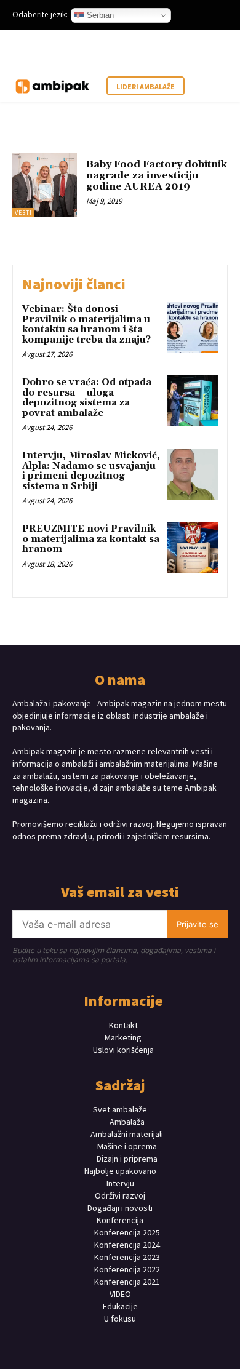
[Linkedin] (130, 859)
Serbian (99, 15)
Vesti (23, 213)
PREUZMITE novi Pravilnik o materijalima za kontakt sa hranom (90, 539)
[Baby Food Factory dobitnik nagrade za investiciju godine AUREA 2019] (44, 185)
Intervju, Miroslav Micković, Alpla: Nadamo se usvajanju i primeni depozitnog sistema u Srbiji (91, 471)
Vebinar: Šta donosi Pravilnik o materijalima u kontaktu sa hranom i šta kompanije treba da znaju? (86, 324)
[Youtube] (152, 859)
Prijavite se (197, 924)
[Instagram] (109, 859)
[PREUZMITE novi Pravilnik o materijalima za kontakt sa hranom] (192, 547)
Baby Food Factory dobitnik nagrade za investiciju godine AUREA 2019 (156, 175)
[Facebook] (87, 859)
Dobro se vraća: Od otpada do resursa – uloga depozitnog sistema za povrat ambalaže (86, 398)
